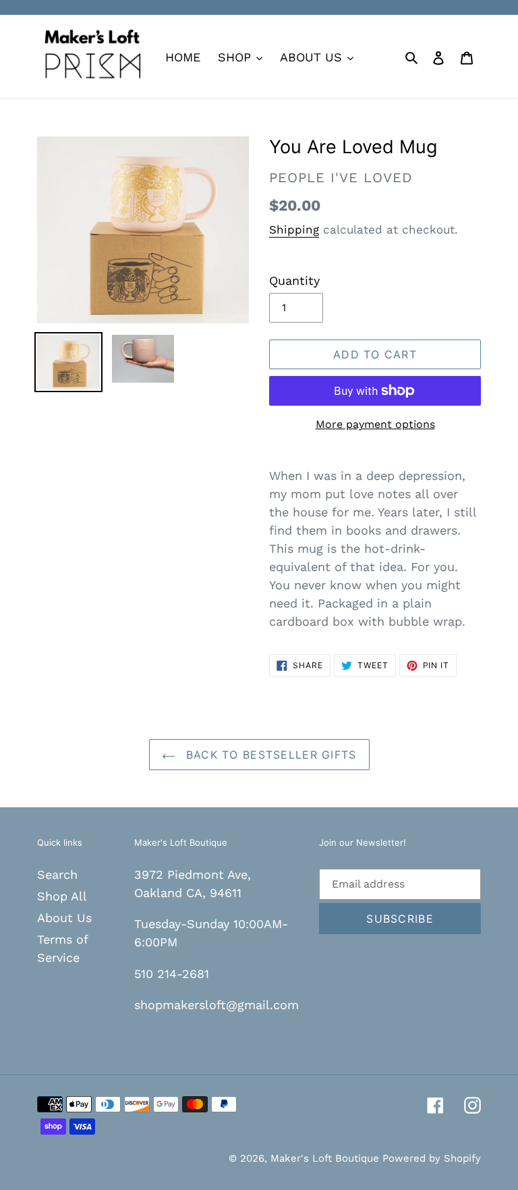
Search (57, 874)
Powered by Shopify (431, 1158)
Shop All (62, 896)
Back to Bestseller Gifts (269, 754)
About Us (64, 918)
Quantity (294, 280)
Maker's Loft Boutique (326, 1158)
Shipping (294, 229)
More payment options (375, 424)
